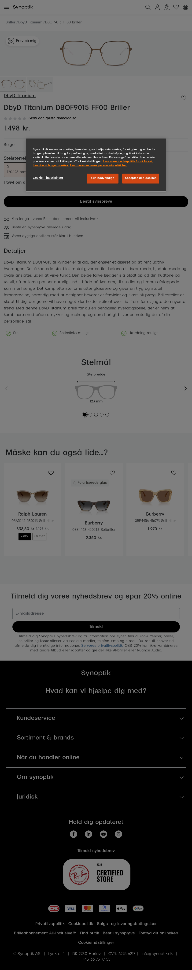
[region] (96, 165)
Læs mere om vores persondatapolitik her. (98, 165)
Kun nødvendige (102, 178)
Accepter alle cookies (141, 178)
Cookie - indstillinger (48, 178)
